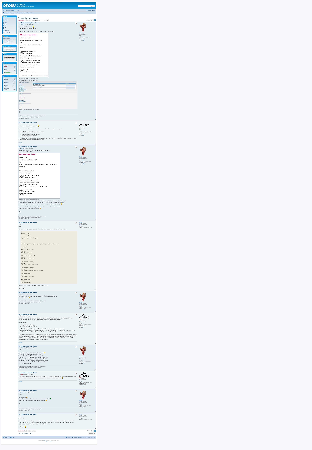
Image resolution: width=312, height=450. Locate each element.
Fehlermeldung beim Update (28, 18)
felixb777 (6, 83)
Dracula (6, 85)
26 (14, 67)
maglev (6, 79)
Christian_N (7, 70)
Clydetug (6, 89)
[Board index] (10, 5)
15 (82, 36)
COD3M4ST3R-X (8, 72)
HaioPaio (6, 86)
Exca (6, 67)
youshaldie (7, 80)
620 (83, 323)
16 (14, 72)
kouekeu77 (7, 82)
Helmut (80, 222)
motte (6, 69)
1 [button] (93, 20)
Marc (80, 126)
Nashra (80, 32)
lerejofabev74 (7, 88)
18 (14, 69)
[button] (91, 20)
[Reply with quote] (76, 23)
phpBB (44, 440)
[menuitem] (11, 10)
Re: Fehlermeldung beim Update (29, 23)
